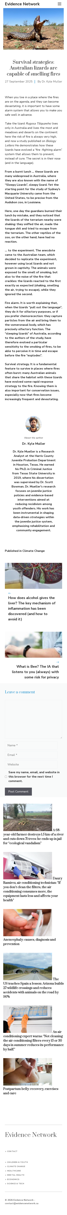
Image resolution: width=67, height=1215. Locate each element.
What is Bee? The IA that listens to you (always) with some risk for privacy (35, 672)
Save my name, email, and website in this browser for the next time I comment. (34, 776)
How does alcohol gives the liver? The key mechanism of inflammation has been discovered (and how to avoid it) (31, 608)
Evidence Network (22, 4)
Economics (13, 1179)
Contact (12, 1151)
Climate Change (33, 551)
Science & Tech (15, 1183)
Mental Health (15, 1175)
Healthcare (14, 1171)
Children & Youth (17, 1162)
